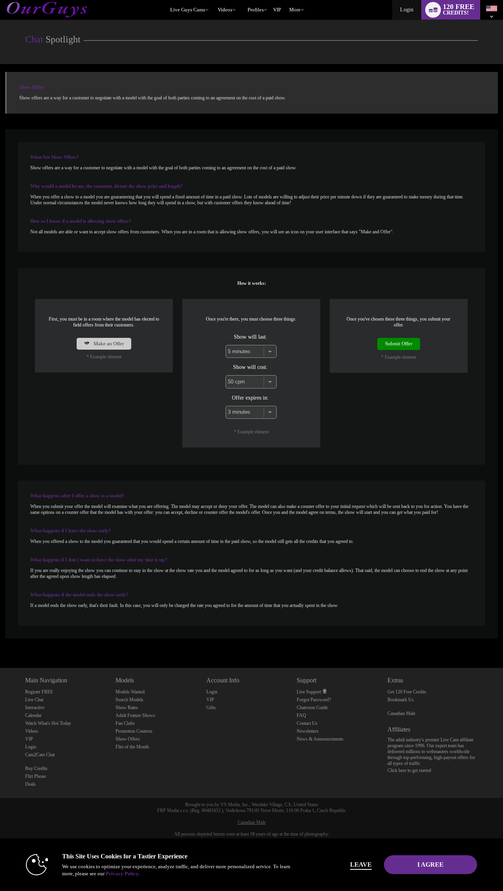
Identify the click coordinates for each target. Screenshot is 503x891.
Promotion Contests (134, 731)
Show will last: (250, 337)
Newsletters (308, 731)
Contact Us (307, 723)
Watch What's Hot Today (48, 723)
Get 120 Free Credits (406, 692)
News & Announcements (320, 739)
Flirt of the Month (132, 747)
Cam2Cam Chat (40, 754)
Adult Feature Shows (135, 715)
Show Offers (128, 739)
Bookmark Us (400, 699)
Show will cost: (250, 367)
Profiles (256, 10)
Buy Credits (36, 768)
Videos (225, 10)
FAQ (301, 715)
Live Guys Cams (187, 10)
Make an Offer (108, 343)
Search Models (129, 699)
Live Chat (34, 699)
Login (406, 10)
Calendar (33, 715)
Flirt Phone (35, 776)
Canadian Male (401, 713)
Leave (361, 864)
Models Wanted (130, 692)
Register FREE (39, 692)
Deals (30, 784)
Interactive (34, 707)
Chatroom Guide (312, 707)
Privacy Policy (122, 873)
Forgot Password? (314, 699)
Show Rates (127, 707)
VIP (277, 10)
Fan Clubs (125, 723)
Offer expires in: (250, 397)
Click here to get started (409, 770)
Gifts (211, 707)
